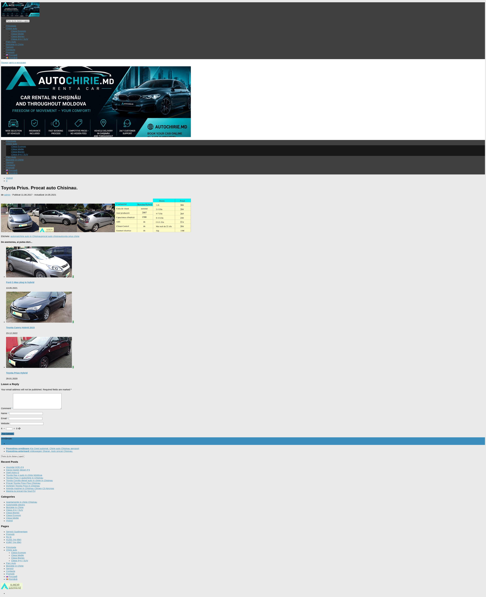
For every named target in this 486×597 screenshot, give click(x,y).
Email (4, 418)
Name (5, 413)
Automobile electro (15, 505)
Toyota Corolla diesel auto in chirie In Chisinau (29, 480)
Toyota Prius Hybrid (17, 373)
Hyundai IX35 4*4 (15, 467)
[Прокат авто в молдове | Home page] (20, 16)
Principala (11, 26)
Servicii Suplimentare (16, 531)
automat (15, 236)
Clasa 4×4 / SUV (19, 39)
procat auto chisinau (51, 236)
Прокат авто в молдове (13, 62)
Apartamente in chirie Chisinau (21, 502)
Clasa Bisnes (17, 36)
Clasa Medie (17, 34)
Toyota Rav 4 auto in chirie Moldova (24, 475)
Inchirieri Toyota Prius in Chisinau (23, 486)
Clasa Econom (18, 31)
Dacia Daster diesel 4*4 (18, 470)
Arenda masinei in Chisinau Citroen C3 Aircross (30, 488)
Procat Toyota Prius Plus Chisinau (23, 483)
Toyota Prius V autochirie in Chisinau (24, 478)
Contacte (10, 50)
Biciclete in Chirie (15, 44)
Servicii (9, 47)
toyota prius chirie (70, 236)
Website (5, 423)
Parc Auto (11, 42)
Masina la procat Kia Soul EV (21, 491)
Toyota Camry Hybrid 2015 (20, 327)
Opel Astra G (12, 472)
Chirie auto (11, 28)
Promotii (10, 52)
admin (7, 195)
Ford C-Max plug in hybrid (20, 282)
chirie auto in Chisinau (30, 236)
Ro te (9, 537)
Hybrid (9, 178)
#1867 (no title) (13, 542)
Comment (6, 408)
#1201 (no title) (13, 539)
